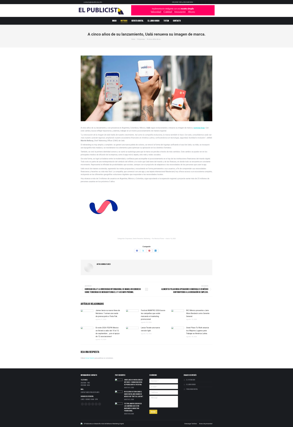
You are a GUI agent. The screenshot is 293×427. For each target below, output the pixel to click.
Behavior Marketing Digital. (115, 423)
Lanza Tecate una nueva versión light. (150, 329)
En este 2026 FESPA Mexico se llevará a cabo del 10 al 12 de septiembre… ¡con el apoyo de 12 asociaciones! (108, 332)
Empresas (128, 238)
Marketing (147, 238)
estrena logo (199, 128)
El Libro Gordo (191, 384)
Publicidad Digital (192, 389)
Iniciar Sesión (90, 358)
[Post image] (87, 314)
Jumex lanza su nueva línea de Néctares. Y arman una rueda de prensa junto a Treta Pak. (108, 313)
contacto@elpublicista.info (93, 2)
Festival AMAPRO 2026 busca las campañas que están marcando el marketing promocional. (153, 314)
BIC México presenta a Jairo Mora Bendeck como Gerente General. (197, 313)
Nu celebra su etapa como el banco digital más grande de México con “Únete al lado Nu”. (134, 394)
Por (158, 238)
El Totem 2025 (190, 380)
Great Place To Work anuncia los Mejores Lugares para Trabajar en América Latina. (197, 331)
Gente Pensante (138, 238)
